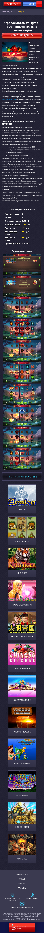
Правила (22, 883)
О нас (22, 879)
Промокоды (22, 874)
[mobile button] (39, 4)
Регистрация (12, 4)
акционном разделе (9, 99)
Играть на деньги (22, 35)
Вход (31, 4)
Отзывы (22, 888)
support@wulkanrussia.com (22, 907)
